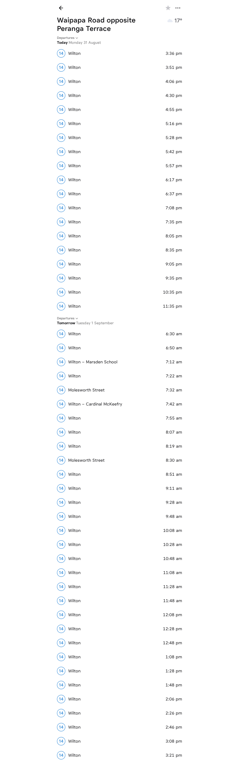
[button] (168, 8)
